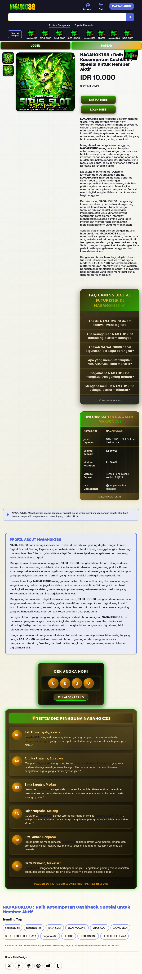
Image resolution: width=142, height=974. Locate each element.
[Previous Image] (18, 82)
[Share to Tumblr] (58, 965)
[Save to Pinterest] (38, 965)
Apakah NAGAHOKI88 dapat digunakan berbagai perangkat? (110, 349)
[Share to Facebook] (19, 965)
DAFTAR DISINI (98, 99)
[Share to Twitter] (9, 965)
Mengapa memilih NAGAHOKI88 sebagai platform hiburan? (109, 388)
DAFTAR (106, 45)
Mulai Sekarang (71, 697)
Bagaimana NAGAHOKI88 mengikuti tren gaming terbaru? (110, 375)
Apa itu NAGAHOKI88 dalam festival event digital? (109, 323)
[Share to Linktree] (29, 965)
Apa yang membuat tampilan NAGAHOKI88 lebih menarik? (109, 362)
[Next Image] (72, 82)
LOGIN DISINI (98, 109)
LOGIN (35, 45)
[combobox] (67, 17)
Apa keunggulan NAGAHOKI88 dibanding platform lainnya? (109, 336)
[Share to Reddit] (48, 965)
